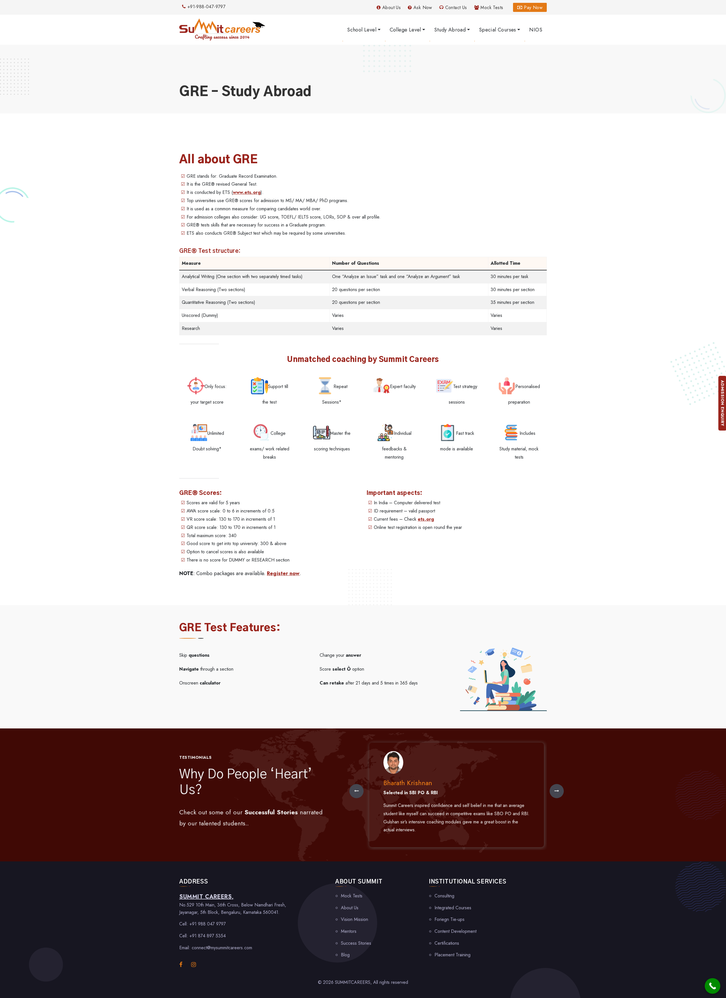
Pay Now (532, 7)
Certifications (446, 943)
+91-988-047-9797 (205, 6)
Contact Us (455, 7)
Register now (283, 573)
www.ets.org (247, 192)
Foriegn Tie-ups (449, 919)
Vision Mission (354, 919)
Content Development (455, 931)
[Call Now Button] (712, 986)
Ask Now (422, 7)
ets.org (426, 519)
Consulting (444, 896)
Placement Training (452, 955)
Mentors (348, 931)
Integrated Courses (452, 907)
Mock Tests (491, 7)
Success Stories (356, 943)
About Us (391, 7)
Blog (345, 955)
